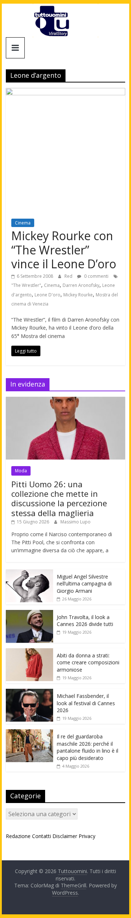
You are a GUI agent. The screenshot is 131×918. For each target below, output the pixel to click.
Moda (21, 471)
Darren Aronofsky (81, 285)
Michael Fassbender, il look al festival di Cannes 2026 (86, 703)
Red (69, 276)
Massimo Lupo (75, 522)
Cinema (23, 223)
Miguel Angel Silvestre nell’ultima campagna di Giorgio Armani (84, 583)
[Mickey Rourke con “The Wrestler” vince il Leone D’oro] (65, 92)
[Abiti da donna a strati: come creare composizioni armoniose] (29, 652)
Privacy (87, 836)
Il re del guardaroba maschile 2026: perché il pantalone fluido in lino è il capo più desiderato (87, 747)
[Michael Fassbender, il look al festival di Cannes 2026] (29, 692)
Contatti (41, 836)
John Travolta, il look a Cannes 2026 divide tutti (85, 621)
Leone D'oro (47, 295)
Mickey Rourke (78, 295)
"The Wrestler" (26, 285)
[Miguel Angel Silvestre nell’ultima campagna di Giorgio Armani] (29, 573)
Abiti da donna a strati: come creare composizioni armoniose (88, 662)
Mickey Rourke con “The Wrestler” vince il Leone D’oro (63, 250)
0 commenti (95, 276)
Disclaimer (64, 836)
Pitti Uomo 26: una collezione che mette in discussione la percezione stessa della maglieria (59, 498)
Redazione (18, 836)
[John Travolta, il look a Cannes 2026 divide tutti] (29, 613)
